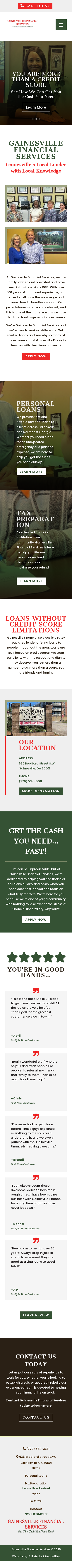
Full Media (35, 1556)
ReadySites (52, 1556)
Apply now (36, 356)
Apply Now (36, 919)
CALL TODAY (37, 6)
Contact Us (36, 1417)
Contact (36, 1509)
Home (36, 1468)
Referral (36, 1501)
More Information (41, 791)
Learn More (36, 107)
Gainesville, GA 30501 (36, 1463)
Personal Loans (36, 1476)
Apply (36, 1493)
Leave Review (36, 1315)
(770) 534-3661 (37, 1449)
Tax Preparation (36, 1483)
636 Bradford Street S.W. (37, 1457)
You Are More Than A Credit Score (36, 79)
